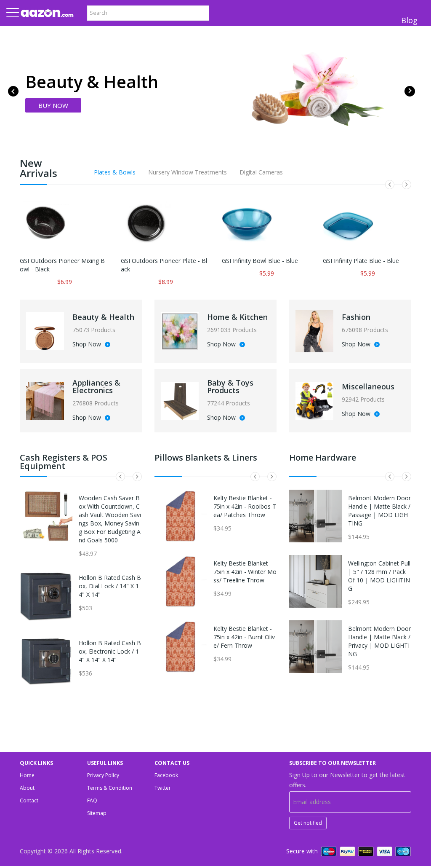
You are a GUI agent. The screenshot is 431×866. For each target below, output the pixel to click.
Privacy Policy (103, 775)
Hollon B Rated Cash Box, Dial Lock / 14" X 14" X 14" (110, 586)
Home (27, 775)
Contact (29, 800)
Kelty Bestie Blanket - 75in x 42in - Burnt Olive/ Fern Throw (244, 637)
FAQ (92, 800)
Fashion (356, 317)
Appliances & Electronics (96, 386)
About (27, 787)
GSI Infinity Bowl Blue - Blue (260, 261)
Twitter (162, 787)
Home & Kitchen (237, 317)
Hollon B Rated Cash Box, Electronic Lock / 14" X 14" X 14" (110, 651)
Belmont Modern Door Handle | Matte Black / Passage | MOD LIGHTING (379, 510)
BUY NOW (53, 105)
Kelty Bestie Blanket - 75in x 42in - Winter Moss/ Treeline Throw (245, 571)
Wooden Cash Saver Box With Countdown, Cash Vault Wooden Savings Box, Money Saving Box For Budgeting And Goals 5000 (110, 519)
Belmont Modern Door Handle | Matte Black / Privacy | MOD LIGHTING (379, 641)
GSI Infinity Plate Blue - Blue (361, 261)
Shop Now (87, 344)
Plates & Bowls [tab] (115, 172)
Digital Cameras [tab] (261, 172)
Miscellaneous (368, 386)
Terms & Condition (109, 787)
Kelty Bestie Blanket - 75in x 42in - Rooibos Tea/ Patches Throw (244, 506)
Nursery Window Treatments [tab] (187, 172)
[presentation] (13, 91)
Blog (409, 20)
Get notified (308, 822)
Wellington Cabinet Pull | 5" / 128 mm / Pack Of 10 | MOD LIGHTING (379, 576)
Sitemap (96, 813)
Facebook (166, 775)
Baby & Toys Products (230, 386)
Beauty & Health (103, 317)
